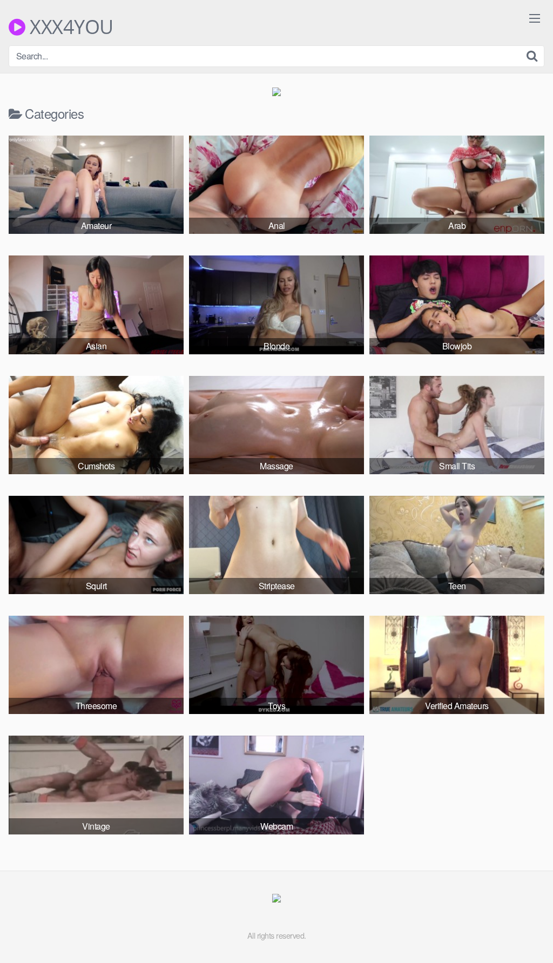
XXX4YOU (69, 27)
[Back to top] (523, 928)
